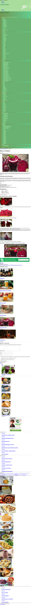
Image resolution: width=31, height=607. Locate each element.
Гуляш (4, 42)
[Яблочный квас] (6, 301)
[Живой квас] (6, 276)
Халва (4, 111)
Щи (3, 31)
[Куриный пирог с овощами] (6, 576)
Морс (4, 85)
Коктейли (4, 91)
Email (1, 353)
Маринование (5, 96)
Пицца (4, 135)
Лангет (4, 50)
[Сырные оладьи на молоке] (6, 383)
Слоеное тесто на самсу (5, 407)
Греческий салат (5, 62)
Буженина (4, 39)
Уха (3, 28)
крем (18, 473)
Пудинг (4, 109)
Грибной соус (5, 120)
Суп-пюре (4, 27)
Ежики (4, 43)
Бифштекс (4, 37)
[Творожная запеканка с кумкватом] (8, 512)
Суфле (4, 143)
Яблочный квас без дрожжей (5, 290)
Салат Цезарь (5, 76)
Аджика (4, 98)
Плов (4, 57)
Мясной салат (5, 65)
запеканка (8, 473)
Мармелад (4, 106)
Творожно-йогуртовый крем (6, 415)
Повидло (4, 95)
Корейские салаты (6, 64)
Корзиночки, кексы (6, 128)
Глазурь (4, 142)
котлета (16, 473)
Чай (3, 83)
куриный (20, 473)
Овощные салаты (6, 70)
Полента (4, 59)
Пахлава (4, 133)
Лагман (4, 22)
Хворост (4, 130)
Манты (4, 52)
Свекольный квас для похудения (6, 374)
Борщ (4, 19)
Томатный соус (5, 116)
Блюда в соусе (5, 118)
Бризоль (4, 38)
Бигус (4, 36)
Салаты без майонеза (6, 77)
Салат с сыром (5, 75)
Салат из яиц (5, 69)
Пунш (4, 82)
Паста (4, 55)
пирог (4, 474)
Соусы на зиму (5, 115)
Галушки (4, 40)
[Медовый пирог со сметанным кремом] (6, 521)
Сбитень (4, 86)
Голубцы (4, 41)
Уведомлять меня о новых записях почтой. (7, 359)
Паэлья (4, 56)
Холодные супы (5, 29)
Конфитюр (4, 94)
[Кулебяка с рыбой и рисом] (6, 399)
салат (16, 474)
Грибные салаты (5, 63)
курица (22, 473)
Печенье (4, 129)
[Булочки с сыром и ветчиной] (6, 567)
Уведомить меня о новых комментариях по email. (8, 358)
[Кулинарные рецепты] (4, 15)
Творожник (4, 141)
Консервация (5, 100)
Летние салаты (5, 68)
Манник (4, 139)
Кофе (4, 84)
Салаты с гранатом (6, 80)
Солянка (4, 26)
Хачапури (4, 136)
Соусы (3, 112)
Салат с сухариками (6, 74)
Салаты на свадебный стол (7, 79)
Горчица (4, 119)
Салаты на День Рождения (7, 78)
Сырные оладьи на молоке (6, 384)
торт (24, 474)
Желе (4, 102)
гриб (4, 473)
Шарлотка (4, 138)
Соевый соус (5, 114)
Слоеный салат (5, 81)
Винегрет (4, 61)
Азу (3, 32)
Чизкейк (4, 137)
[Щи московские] (6, 313)
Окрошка (4, 23)
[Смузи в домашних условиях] (6, 558)
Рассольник (5, 25)
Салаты (3, 60)
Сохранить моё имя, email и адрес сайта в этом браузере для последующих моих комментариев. (15, 356)
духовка (6, 473)
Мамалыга (4, 51)
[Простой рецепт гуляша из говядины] (7, 503)
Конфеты (4, 104)
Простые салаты (5, 72)
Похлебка (4, 24)
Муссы (4, 107)
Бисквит (4, 132)
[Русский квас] (8, 338)
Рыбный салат (5, 66)
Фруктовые (5, 88)
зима (10, 473)
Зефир (4, 103)
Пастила (4, 108)
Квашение (4, 99)
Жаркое (4, 44)
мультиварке (24, 473)
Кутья (4, 105)
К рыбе (4, 122)
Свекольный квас (3, 327)
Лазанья (4, 49)
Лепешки (4, 134)
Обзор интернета (5, 145)
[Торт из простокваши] (6, 530)
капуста (12, 473)
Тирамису (4, 110)
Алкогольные (5, 92)
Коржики (4, 125)
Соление (4, 97)
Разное (3, 144)
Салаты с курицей (6, 67)
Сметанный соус (5, 113)
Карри (4, 46)
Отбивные (4, 54)
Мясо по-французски (6, 53)
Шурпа (4, 30)
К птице (4, 121)
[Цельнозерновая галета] (6, 391)
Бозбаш (4, 18)
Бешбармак (5, 35)
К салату (4, 123)
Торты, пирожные (6, 127)
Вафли (4, 124)
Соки (4, 90)
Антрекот (4, 33)
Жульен (4, 45)
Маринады (4, 117)
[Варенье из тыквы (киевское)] (7, 585)
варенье (2, 473)
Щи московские (3, 315)
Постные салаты (5, 71)
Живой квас (2, 278)
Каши (4, 47)
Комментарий (2, 350)
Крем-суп (4, 21)
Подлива (4, 58)
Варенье (4, 93)
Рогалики (4, 131)
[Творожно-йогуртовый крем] (6, 414)
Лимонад (4, 89)
